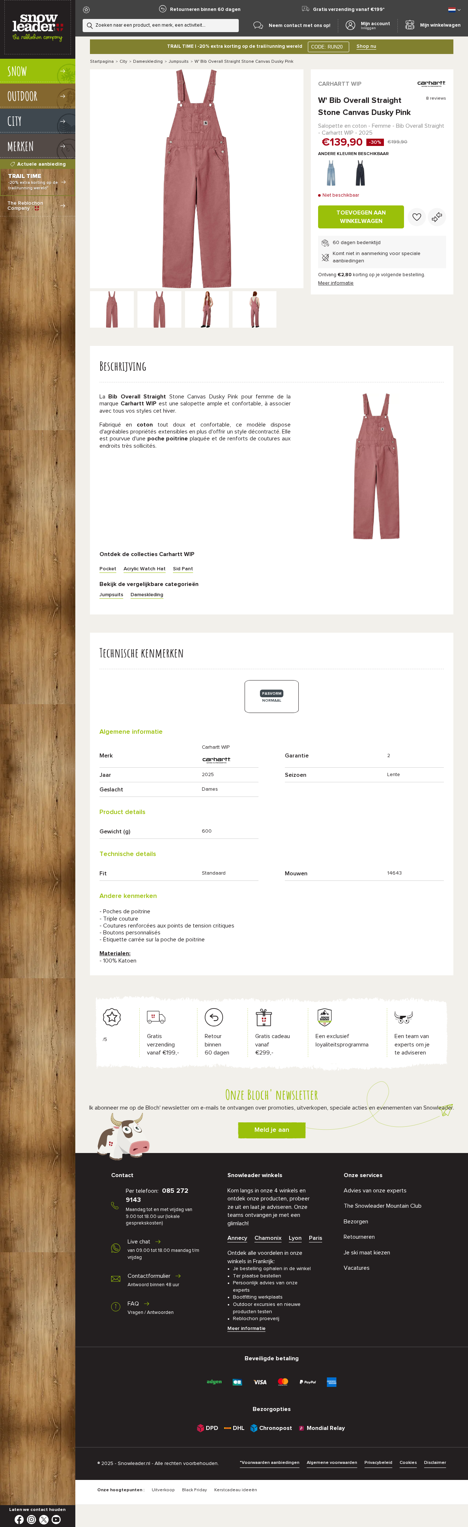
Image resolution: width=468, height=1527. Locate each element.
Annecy (237, 1238)
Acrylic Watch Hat (145, 568)
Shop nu (366, 46)
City (123, 61)
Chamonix (268, 1238)
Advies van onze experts (375, 1191)
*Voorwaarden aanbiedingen (269, 1463)
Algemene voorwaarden (332, 1463)
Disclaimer (435, 1463)
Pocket (107, 568)
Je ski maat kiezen (367, 1253)
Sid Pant (183, 568)
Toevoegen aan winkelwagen (361, 217)
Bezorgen (356, 1222)
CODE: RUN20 (327, 47)
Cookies (408, 1463)
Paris (315, 1238)
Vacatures (357, 1268)
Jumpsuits (179, 61)
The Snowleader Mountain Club (383, 1206)
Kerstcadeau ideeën (235, 1490)
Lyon (295, 1238)
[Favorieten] (417, 217)
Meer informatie (336, 283)
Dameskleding (148, 61)
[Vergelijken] (437, 217)
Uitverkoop (163, 1490)
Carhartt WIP (340, 84)
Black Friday (194, 1490)
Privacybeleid (378, 1463)
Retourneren (359, 1237)
